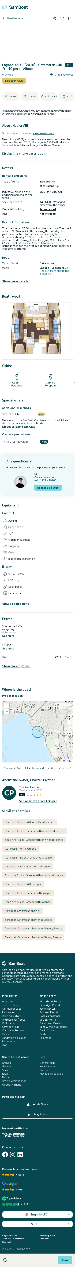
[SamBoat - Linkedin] (20, 1154)
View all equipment (15, 603)
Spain (5, 1070)
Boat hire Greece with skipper (23, 884)
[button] (6, 706)
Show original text (43, 133)
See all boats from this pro (38, 801)
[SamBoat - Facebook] (5, 1154)
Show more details (15, 281)
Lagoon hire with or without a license (27, 866)
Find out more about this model (55, 272)
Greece (6, 1066)
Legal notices (9, 1235)
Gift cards (8, 1023)
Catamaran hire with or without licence (28, 857)
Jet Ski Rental (48, 1019)
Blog (4, 1044)
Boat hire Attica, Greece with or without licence (34, 875)
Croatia (6, 1062)
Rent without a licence (53, 1026)
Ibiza (5, 1073)
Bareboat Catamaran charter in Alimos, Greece (33, 937)
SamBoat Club (14, 80)
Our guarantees (11, 1008)
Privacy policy (47, 1235)
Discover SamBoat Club (18, 426)
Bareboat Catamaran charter (22, 910)
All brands (45, 1037)
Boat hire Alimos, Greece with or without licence (34, 839)
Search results (15, 17)
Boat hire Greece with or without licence (29, 822)
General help (47, 1062)
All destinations (11, 1084)
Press (5, 1034)
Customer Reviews (13, 1030)
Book (65, 1260)
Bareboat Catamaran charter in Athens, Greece (33, 928)
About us (7, 1001)
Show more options (16, 666)
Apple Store (40, 1104)
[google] (9, 1183)
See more (8, 635)
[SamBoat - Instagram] (13, 1154)
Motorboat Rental (51, 1001)
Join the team (10, 1005)
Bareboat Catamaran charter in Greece (28, 919)
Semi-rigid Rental (50, 1005)
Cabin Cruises (48, 1030)
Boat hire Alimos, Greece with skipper (27, 902)
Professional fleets (13, 1019)
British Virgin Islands (14, 1080)
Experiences (9, 1041)
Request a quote (48, 487)
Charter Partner (29, 787)
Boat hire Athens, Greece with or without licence (34, 831)
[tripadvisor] (12, 1198)
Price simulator (11, 1015)
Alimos (9, 74)
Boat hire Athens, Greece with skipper (28, 893)
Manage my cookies (51, 1073)
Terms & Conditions (13, 1238)
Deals (43, 1034)
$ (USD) (36, 1224)
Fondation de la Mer (14, 1037)
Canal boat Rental (50, 1023)
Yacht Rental (47, 1008)
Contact (45, 1070)
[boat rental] (15, 7)
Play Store (40, 1114)
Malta (5, 1077)
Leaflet (68, 760)
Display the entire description (23, 153)
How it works (47, 1066)
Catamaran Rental (50, 1015)
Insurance (8, 1012)
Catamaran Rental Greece (20, 848)
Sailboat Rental (49, 1012)
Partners (45, 1238)
